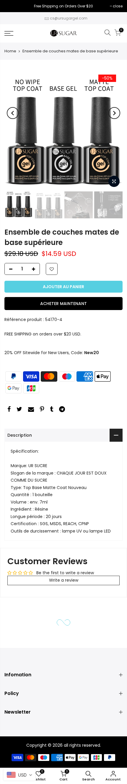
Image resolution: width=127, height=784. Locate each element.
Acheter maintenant (63, 303)
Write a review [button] (63, 580)
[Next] (114, 113)
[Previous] (13, 113)
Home (10, 51)
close (12, 6)
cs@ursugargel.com (68, 18)
